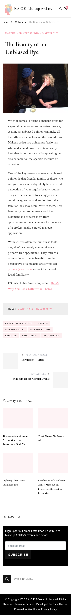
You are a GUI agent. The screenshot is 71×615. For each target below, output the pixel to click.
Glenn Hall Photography (35, 309)
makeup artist (15, 329)
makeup (43, 323)
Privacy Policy (49, 609)
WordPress (34, 609)
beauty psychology (18, 323)
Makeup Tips (50, 33)
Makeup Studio (29, 33)
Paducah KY (30, 335)
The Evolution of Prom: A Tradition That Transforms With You (15, 440)
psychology (51, 335)
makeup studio (40, 329)
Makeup (10, 33)
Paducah (11, 335)
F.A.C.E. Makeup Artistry (33, 9)
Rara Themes (60, 604)
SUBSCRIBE (18, 554)
